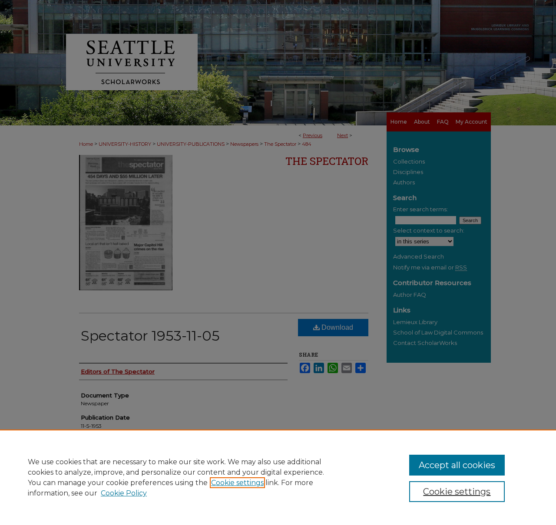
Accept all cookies (457, 465)
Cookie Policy (124, 493)
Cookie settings (237, 483)
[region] (278, 477)
